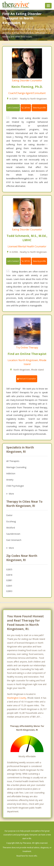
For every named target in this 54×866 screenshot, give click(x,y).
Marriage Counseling (16, 467)
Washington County (16, 697)
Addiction (10, 473)
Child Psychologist (15, 485)
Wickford (10, 527)
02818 (9, 574)
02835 (9, 569)
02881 (9, 580)
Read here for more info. (27, 856)
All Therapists (12, 461)
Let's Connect (13, 107)
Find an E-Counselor (27, 378)
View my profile (39, 107)
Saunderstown (13, 533)
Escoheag (11, 521)
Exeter (9, 515)
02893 (9, 591)
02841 (9, 585)
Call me (26, 107)
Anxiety (9, 479)
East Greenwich (13, 540)
